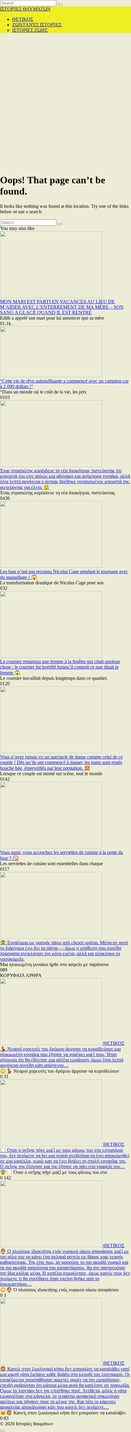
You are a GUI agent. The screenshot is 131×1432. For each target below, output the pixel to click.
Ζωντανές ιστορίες (37, 24)
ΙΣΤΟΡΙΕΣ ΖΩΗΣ (30, 30)
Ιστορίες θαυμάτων (25, 9)
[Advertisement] (65, 103)
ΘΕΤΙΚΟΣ (22, 19)
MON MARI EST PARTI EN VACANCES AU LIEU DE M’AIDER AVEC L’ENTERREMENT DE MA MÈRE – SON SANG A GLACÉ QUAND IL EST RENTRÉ (62, 307)
